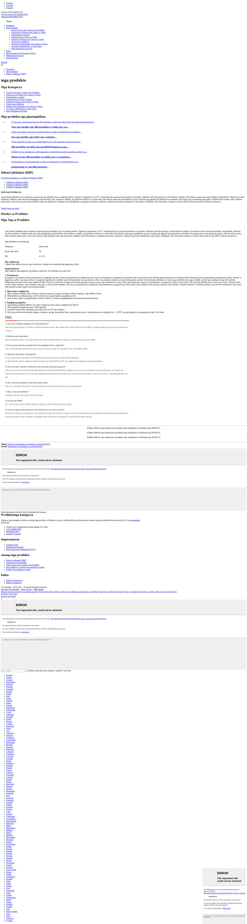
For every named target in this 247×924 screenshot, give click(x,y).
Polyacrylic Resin (46, 592)
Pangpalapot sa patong (20, 35)
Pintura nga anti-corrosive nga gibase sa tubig (19, 592)
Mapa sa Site (26, 589)
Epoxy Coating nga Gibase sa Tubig (140, 592)
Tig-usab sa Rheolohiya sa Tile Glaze (26, 46)
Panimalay (10, 25)
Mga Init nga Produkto (10, 589)
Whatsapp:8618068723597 (12, 17)
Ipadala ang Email (8, 596)
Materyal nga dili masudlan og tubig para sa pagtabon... (41, 157)
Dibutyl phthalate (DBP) (16, 74)
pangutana (135, 520)
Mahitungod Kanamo (15, 56)
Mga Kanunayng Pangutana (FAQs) (21, 53)
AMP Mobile (38, 589)
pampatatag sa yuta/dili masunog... (30, 166)
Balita (8, 51)
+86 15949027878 (13, 529)
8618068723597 (13, 531)
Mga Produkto (12, 28)
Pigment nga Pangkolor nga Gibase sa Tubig (29, 44)
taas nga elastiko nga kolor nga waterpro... (34, 137)
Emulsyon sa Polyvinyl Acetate (111, 592)
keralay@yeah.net (13, 534)
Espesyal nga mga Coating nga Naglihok (28, 30)
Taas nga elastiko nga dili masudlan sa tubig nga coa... (40, 127)
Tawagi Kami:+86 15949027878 (14, 14)
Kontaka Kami (12, 58)
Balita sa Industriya (14, 583)
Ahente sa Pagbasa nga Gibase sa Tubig (27, 39)
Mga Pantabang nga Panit (21, 49)
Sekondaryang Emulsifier (16, 563)
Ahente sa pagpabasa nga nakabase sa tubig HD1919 (28, 444)
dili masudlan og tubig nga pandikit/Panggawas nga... (40, 147)
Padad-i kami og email (10, 208)
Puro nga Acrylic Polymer (166, 592)
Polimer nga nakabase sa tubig (18, 570)
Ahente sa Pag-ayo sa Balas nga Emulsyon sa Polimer (76, 592)
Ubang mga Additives (20, 42)
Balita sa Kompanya (14, 580)
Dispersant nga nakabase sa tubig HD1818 (25, 446)
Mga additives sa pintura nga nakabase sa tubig (25, 567)
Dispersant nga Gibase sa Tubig (24, 37)
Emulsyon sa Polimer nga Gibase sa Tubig (28, 32)
